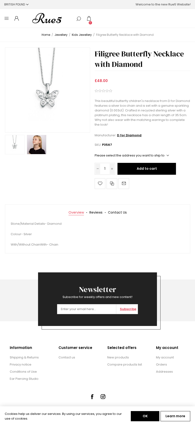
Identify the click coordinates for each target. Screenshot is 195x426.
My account (165, 357)
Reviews (95, 212)
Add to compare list (112, 183)
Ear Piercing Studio (24, 378)
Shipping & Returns (24, 357)
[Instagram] (103, 396)
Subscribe (128, 309)
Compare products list (124, 364)
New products (118, 357)
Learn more (175, 416)
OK (145, 416)
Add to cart (147, 168)
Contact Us (117, 212)
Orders (161, 364)
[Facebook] (92, 396)
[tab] (76, 212)
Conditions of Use (23, 371)
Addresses (164, 371)
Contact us (66, 357)
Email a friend (123, 183)
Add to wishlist (100, 183)
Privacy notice (20, 364)
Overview (76, 212)
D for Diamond (129, 135)
